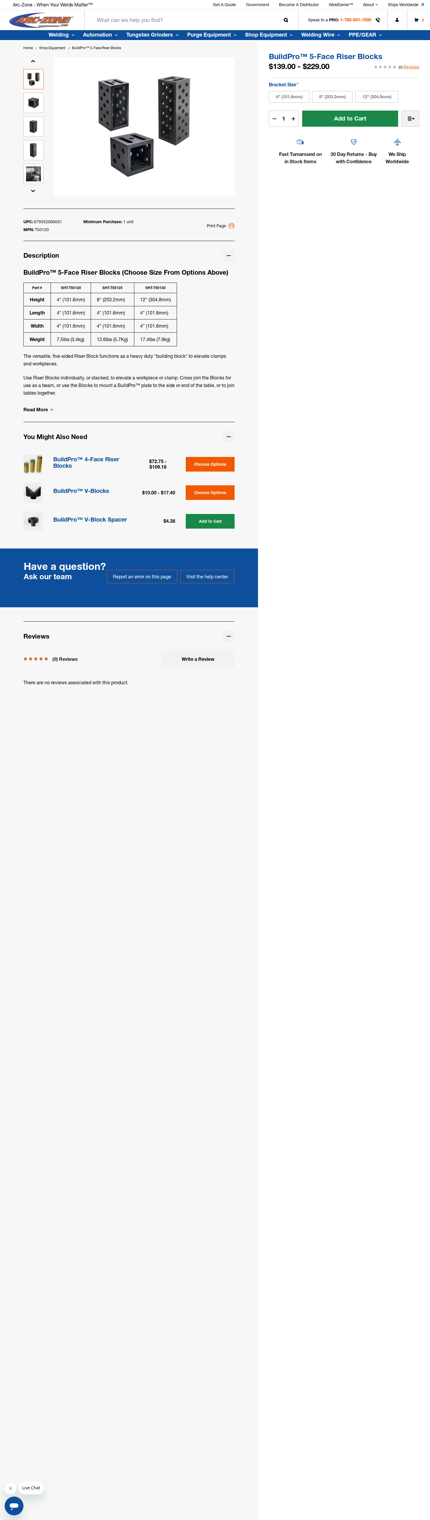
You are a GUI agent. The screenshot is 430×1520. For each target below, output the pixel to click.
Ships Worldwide (403, 4)
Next (33, 191)
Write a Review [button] (198, 659)
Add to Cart (210, 521)
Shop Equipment (266, 34)
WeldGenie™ (341, 4)
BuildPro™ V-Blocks (81, 491)
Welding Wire (317, 34)
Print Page (216, 225)
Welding (59, 34)
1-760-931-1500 (355, 20)
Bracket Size (284, 84)
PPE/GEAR (362, 34)
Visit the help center (207, 577)
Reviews (411, 67)
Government (257, 4)
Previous (33, 61)
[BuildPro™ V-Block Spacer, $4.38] (33, 521)
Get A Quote (224, 4)
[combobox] (191, 20)
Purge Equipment (209, 34)
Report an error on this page (142, 577)
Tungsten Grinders (149, 34)
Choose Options (210, 464)
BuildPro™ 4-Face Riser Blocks (86, 462)
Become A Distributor (299, 4)
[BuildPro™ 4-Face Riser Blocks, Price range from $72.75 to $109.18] (33, 464)
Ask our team (48, 576)
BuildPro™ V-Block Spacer (90, 519)
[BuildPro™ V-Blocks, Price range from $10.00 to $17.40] (33, 493)
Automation (97, 34)
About (368, 4)
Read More (35, 409)
